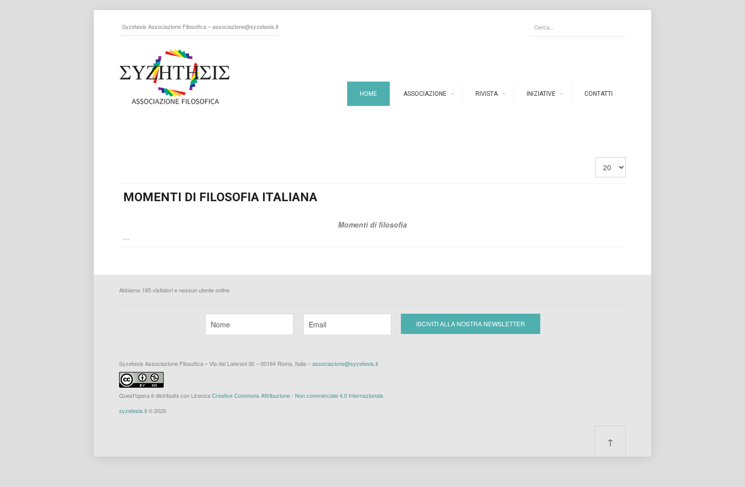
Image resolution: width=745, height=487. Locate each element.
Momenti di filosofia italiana (220, 197)
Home (368, 93)
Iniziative (541, 93)
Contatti (598, 93)
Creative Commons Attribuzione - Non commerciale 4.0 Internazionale (297, 395)
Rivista (486, 93)
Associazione (424, 93)
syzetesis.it (133, 410)
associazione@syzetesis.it (245, 26)
